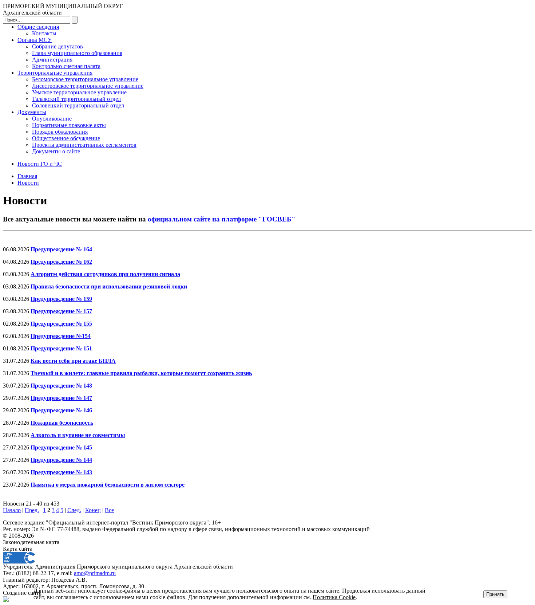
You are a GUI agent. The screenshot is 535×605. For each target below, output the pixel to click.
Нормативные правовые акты (69, 125)
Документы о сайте (56, 151)
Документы (31, 112)
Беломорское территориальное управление (85, 79)
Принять (495, 594)
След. (74, 510)
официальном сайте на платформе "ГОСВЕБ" (222, 219)
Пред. (32, 510)
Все (109, 510)
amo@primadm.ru (95, 573)
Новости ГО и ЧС (39, 164)
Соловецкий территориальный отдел (78, 105)
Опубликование (52, 118)
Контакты (44, 33)
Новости (28, 183)
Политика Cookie (334, 597)
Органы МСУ (34, 40)
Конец (93, 510)
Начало (12, 510)
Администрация (52, 59)
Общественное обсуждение (66, 138)
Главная (27, 176)
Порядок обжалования (60, 132)
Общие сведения (38, 27)
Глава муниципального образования (77, 53)
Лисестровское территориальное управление (87, 86)
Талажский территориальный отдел (76, 99)
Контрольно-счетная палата (66, 66)
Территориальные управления (54, 73)
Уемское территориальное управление (79, 92)
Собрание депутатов (57, 46)
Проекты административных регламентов (84, 145)
